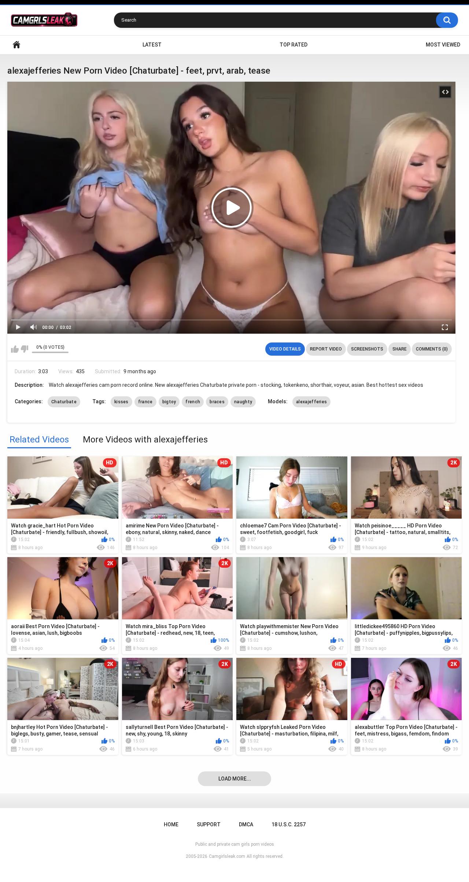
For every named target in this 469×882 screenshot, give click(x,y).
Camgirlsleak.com (227, 856)
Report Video (326, 349)
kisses (121, 401)
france (145, 401)
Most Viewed (443, 45)
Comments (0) (432, 349)
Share (399, 349)
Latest (152, 45)
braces (217, 401)
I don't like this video (24, 349)
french (192, 401)
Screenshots (367, 349)
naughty (243, 401)
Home (16, 45)
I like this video (15, 349)
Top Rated (293, 45)
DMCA (246, 824)
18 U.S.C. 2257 (289, 824)
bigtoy (169, 401)
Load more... (234, 779)
